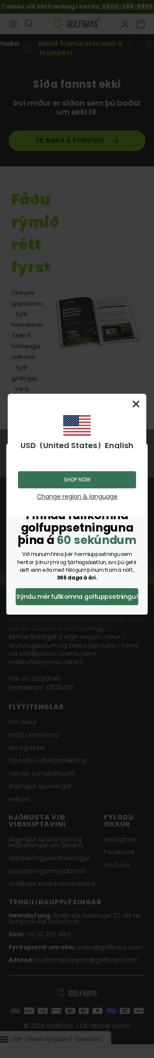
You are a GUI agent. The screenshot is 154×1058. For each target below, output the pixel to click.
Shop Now (77, 479)
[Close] (136, 404)
